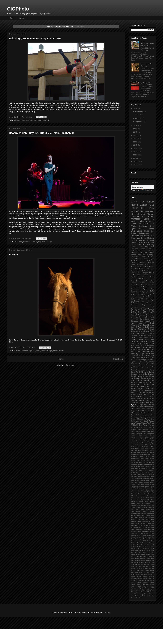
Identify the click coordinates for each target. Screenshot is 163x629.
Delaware (133, 501)
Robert (134, 233)
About (21, 18)
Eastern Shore (137, 339)
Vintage (138, 423)
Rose (152, 283)
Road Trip (137, 466)
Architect (145, 478)
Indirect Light (134, 448)
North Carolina (137, 265)
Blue (144, 311)
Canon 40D (138, 208)
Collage (151, 372)
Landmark (150, 407)
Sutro (140, 578)
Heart (152, 403)
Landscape (134, 341)
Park (148, 552)
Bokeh (133, 267)
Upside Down (144, 588)
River (132, 415)
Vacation (133, 590)
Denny (147, 439)
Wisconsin (134, 325)
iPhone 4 (142, 228)
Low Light (49, 242)
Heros (132, 523)
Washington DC (147, 285)
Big (148, 394)
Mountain (134, 364)
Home (12, 18)
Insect (147, 376)
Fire (144, 347)
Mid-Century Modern (138, 378)
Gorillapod (151, 517)
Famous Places (135, 507)
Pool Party (139, 462)
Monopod (151, 539)
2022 (135, 129)
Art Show (139, 427)
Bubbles (139, 396)
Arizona (133, 394)
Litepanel (135, 214)
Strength (46, 120)
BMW (145, 427)
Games (152, 445)
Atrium (147, 480)
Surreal (133, 578)
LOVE (135, 450)
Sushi (137, 578)
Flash (144, 269)
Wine (132, 333)
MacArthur (138, 537)
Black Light (140, 484)
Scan (132, 468)
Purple (146, 364)
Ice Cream (139, 407)
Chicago (134, 291)
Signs (152, 259)
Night (50, 351)
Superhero (151, 576)
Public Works (135, 558)
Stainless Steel (136, 309)
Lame (140, 450)
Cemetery (140, 261)
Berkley (152, 429)
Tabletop (144, 578)
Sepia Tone (143, 417)
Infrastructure (135, 527)
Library (151, 376)
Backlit (133, 261)
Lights (152, 327)
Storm (146, 366)
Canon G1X (135, 243)
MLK (152, 450)
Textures (146, 472)
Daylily (151, 321)
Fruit (146, 339)
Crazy (132, 500)
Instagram (134, 307)
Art (142, 295)
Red (152, 236)
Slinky (136, 386)
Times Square (149, 580)
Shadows (150, 269)
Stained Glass (144, 331)
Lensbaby (150, 291)
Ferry (145, 507)
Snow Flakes (140, 570)
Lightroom (133, 535)
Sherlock (146, 259)
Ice (136, 376)
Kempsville (145, 360)
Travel (152, 472)
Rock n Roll (150, 343)
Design (152, 439)
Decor (140, 347)
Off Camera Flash (146, 279)
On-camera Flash (137, 456)
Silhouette (134, 285)
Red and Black (135, 562)
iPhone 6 (144, 249)
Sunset (139, 240)
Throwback (134, 580)
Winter (151, 253)
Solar (148, 572)
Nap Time (150, 541)
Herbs (139, 521)
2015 (135, 145)
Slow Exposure (58, 351)
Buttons (152, 486)
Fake (152, 505)
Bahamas (133, 429)
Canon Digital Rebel (147, 319)
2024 (135, 126)
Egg (142, 503)
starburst (139, 598)
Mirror (133, 323)
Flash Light (146, 443)
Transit (144, 309)
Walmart (143, 592)
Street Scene (136, 273)
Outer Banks (135, 552)
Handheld (24, 351)
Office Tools (150, 454)
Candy (152, 370)
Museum (137, 541)
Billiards (141, 482)
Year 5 (146, 596)
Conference (150, 496)
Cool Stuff (146, 497)
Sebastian (145, 384)
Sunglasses (150, 470)
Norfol (146, 545)
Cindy (136, 347)
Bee (145, 394)
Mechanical (150, 362)
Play (148, 349)
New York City (148, 245)
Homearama (150, 523)
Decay (146, 295)
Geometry (143, 513)
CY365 (151, 240)
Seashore (137, 468)
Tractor (138, 584)
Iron (146, 527)
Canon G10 (149, 211)
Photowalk (147, 460)
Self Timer (134, 417)
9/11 (137, 476)
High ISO (33, 120)
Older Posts (118, 359)
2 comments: (31, 347)
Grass (139, 447)
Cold (132, 400)
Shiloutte (151, 329)
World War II (139, 596)
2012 (135, 155)
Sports (133, 419)
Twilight (151, 255)
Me (153, 537)
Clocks (145, 372)
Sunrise (133, 263)
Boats (138, 370)
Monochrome (136, 293)
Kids (152, 339)
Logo (146, 535)
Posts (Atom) (70, 365)
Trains (145, 275)
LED (132, 240)
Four (152, 509)
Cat (141, 247)
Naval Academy (142, 543)
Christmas (135, 238)
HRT (132, 251)
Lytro (132, 409)
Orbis (152, 456)
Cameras (134, 335)
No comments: (27, 117)
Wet (152, 388)
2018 (135, 135)
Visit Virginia (135, 592)
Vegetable (133, 474)
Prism (144, 556)
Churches (134, 249)
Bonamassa (145, 370)
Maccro (137, 409)
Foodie (142, 509)
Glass (143, 238)
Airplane (151, 309)
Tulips (152, 366)
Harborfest (134, 521)
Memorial (145, 301)
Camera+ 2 (135, 490)
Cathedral (133, 492)
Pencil (152, 552)
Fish (132, 509)
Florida (139, 267)
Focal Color (143, 445)
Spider (138, 289)
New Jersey (148, 293)
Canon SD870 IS (144, 313)
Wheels (133, 390)
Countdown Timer (137, 437)
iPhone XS (134, 598)
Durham (146, 441)
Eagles (138, 503)
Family (133, 358)
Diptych (146, 501)
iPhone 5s (138, 259)
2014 (135, 148)
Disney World (148, 337)
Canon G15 (25, 120)
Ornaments (143, 382)
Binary (152, 482)
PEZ (152, 275)
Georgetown (150, 513)
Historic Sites (148, 277)
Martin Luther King (147, 409)
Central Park (150, 433)
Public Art (134, 343)
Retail (152, 317)
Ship (132, 386)
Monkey (145, 539)
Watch (143, 423)
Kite (145, 407)
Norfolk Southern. (142, 547)
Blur (152, 265)
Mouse (138, 452)
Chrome (151, 398)
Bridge (142, 354)
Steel (152, 386)
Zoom (139, 368)
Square (133, 574)
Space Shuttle (145, 468)
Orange (133, 329)
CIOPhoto (18, 8)
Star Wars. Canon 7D (147, 574)
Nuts (132, 549)
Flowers (150, 214)
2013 (135, 152)
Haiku (152, 519)
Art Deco (141, 333)
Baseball (145, 429)
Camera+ (135, 216)
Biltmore (133, 431)
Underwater (134, 588)
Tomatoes (139, 582)
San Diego (146, 564)
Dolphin (133, 503)
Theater (151, 297)
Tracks (133, 584)
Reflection (137, 464)
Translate (148, 190)
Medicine (133, 452)
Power (132, 556)
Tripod (133, 245)
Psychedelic (150, 556)
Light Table (150, 533)
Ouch (152, 550)
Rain (132, 269)
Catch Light (150, 490)
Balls (139, 429)
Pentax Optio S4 (136, 460)
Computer (142, 315)
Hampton (150, 271)
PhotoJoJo (134, 554)
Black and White (142, 210)
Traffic (143, 584)
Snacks (133, 570)
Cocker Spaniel (149, 435)
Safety (132, 564)
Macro (134, 204)
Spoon (152, 468)
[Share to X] (41, 117)
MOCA (133, 537)
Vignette (133, 368)
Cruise (139, 337)
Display (152, 501)
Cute (152, 437)
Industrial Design (143, 448)
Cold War (151, 494)
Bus (149, 431)
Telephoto (143, 253)
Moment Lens (136, 380)
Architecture (136, 219)
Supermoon (135, 421)
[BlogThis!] (39, 117)
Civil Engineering (149, 492)
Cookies (139, 497)
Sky (132, 289)
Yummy (151, 425)
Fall (143, 271)
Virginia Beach (147, 221)
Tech (132, 275)
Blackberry (134, 354)
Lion (143, 450)
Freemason (134, 403)
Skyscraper (135, 331)
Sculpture (134, 305)
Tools (152, 331)
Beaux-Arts (135, 311)
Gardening (134, 513)
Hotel (140, 525)
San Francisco (149, 466)
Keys (132, 529)
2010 (135, 161)
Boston (152, 484)
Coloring (142, 496)
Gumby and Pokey (142, 519)
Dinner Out (134, 441)
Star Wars (138, 470)
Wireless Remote (142, 425)
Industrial (141, 376)
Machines (144, 341)
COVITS (133, 488)
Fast (142, 507)
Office (145, 454)
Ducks (139, 374)
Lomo (140, 362)
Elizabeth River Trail (137, 505)
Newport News (135, 454)
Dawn (152, 500)
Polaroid (133, 462)
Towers (152, 582)
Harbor (138, 349)
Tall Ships (139, 472)
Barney (13, 254)
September (139, 121)
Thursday (141, 580)
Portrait (145, 267)
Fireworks (151, 507)
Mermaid (133, 539)
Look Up (148, 450)
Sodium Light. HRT (140, 572)
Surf (142, 345)
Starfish (133, 576)
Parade (142, 458)
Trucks (145, 586)
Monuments (146, 411)
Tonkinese (134, 247)
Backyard (151, 427)
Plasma (142, 554)
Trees (152, 243)
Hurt (144, 525)
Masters (149, 537)
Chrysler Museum (146, 263)
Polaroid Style (150, 554)
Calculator (140, 488)
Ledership (151, 529)
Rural (142, 562)
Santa (152, 564)
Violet (139, 474)
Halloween (145, 287)
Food (152, 305)
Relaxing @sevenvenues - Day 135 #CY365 (35, 38)
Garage (152, 511)
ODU (141, 454)
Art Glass (146, 281)
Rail (136, 560)
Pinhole (151, 382)
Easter (147, 356)
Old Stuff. (151, 549)
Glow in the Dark (148, 358)
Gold (148, 515)
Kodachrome (138, 529)
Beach (145, 240)
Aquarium (139, 478)
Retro (149, 464)
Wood (132, 596)
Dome (141, 441)
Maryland (134, 411)
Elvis (144, 505)
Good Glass (134, 517)
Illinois (152, 525)
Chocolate (134, 435)
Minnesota (150, 378)
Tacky (149, 578)
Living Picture (141, 535)
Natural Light (149, 380)
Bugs (145, 325)
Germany (139, 515)
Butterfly (134, 313)
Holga (152, 447)
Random (144, 560)
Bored (147, 484)
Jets (153, 448)
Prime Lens (141, 303)
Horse (38, 351)
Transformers (150, 584)
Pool (152, 413)
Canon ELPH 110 (137, 356)
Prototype (145, 462)
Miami (140, 411)
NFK (146, 452)
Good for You (143, 517)
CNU (145, 396)
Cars (138, 271)
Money (139, 539)
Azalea (152, 480)
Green (151, 267)
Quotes (148, 558)
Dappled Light (145, 500)
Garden (139, 317)
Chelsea (140, 492)
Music (143, 452)
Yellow (147, 265)
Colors (139, 245)
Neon (138, 257)
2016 (135, 142)
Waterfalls (133, 594)
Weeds (147, 388)
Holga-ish (151, 374)
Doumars (134, 374)
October (138, 118)
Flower (133, 257)
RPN (152, 558)
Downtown (150, 299)
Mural (132, 541)
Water (147, 236)
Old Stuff (144, 549)
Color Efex (134, 496)
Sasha (151, 261)
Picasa (146, 413)
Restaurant (145, 243)
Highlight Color (146, 447)
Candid (142, 490)
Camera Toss (149, 488)
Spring (145, 289)
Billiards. (146, 482)
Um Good (144, 421)
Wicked (146, 594)
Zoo (138, 319)
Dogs (148, 315)
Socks (147, 570)
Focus (136, 509)
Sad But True (149, 562)
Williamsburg (149, 390)
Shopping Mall (136, 366)
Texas (138, 351)
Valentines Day (140, 590)
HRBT (148, 403)
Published (142, 558)
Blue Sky (139, 236)
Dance (137, 500)
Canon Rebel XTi (145, 231)
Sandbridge (135, 277)
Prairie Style (138, 556)
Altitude (147, 476)
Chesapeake (135, 321)
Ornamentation (135, 458)
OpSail (147, 456)
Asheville (140, 394)
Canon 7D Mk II (135, 433)
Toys (139, 275)
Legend (148, 531)
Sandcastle (142, 329)
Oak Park (137, 549)
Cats (152, 289)
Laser (152, 360)
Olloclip (143, 283)
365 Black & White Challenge (142, 225)
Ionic (149, 448)
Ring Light (141, 343)
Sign (144, 305)
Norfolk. (152, 547)
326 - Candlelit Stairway (146, 65)
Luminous (151, 535)
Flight (152, 443)
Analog (133, 427)
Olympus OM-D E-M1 (145, 323)
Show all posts (79, 26)
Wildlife (133, 425)
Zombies (151, 596)
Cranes (152, 497)
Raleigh (139, 560)
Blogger (107, 612)
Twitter (152, 586)
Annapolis (150, 351)
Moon (152, 287)
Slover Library (136, 281)
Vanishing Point (149, 590)
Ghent (151, 249)
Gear (138, 513)
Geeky (144, 374)
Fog (137, 358)
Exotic (148, 505)
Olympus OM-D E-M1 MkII (138, 550)
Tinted (132, 582)
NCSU (144, 541)
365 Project (18, 242)
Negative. (151, 452)
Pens (140, 364)
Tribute (139, 586)
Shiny (152, 384)
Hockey (144, 523)
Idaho (148, 525)
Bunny (147, 486)
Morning (134, 279)
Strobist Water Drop (145, 419)
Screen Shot (134, 566)
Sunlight (140, 388)
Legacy (144, 531)
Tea (153, 578)
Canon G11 (147, 204)
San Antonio (138, 564)
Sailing (139, 384)
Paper (144, 552)
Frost (144, 511)
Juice (152, 527)
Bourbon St (134, 486)
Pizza (152, 460)
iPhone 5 (140, 251)
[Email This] (37, 117)
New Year (140, 545)
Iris (140, 527)
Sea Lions (142, 566)
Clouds (138, 269)
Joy (149, 527)
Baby (132, 482)
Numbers (134, 382)
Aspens (143, 480)
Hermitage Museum (148, 521)
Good (152, 515)
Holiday (150, 238)
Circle (140, 435)
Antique (151, 392)
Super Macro (148, 273)
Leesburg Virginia (136, 531)
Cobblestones (143, 494)
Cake (152, 431)
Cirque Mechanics (57, 105)
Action (140, 392)
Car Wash (143, 433)
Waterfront (145, 474)
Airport (145, 392)
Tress (132, 586)
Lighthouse (135, 301)
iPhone (143, 368)
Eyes (152, 356)
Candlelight (142, 335)
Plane (152, 341)
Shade (152, 566)
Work (150, 474)
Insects (133, 255)
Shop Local (140, 568)
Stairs (132, 470)
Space (152, 572)
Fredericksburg (135, 511)
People (140, 413)
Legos (133, 362)
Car (152, 313)
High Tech (143, 405)
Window (152, 594)
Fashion (133, 443)
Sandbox (151, 415)
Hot (136, 525)
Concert (34, 242)
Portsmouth (135, 295)
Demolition (141, 439)
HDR (145, 317)
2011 (135, 158)
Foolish (148, 509)
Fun (140, 358)
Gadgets (142, 403)
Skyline (151, 417)
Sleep (146, 568)
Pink (152, 307)
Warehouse (150, 592)
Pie (139, 554)
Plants (146, 261)
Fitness (139, 443)
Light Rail (149, 247)
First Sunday (140, 400)
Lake (145, 529)
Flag (139, 327)
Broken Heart (140, 431)
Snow (133, 271)
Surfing (133, 472)
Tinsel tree (139, 114)
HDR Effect (135, 360)
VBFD (152, 588)
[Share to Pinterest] (46, 117)
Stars (144, 470)
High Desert (138, 523)
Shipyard (133, 568)
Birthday (133, 484)
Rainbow (134, 384)
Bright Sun (150, 354)
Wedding (140, 594)
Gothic (132, 519)
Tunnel (133, 319)
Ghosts (144, 515)
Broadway (141, 486)
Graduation (134, 447)
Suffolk (133, 388)
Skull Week (135, 345)
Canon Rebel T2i (137, 372)
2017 (135, 139)
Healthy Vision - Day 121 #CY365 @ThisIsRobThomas (41, 132)
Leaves (144, 307)
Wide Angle (150, 423)
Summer (144, 576)
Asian (138, 480)
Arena (150, 478)
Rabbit (132, 560)
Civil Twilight (137, 299)
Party (146, 458)
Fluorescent (134, 445)
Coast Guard (135, 494)
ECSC (152, 441)
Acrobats (17, 120)
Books (151, 311)
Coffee (133, 337)
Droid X (134, 327)
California (151, 333)
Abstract (134, 392)
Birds (139, 255)
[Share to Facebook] (44, 117)
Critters (147, 437)
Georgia (133, 515)
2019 (135, 132)
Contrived (133, 497)
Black (133, 396)
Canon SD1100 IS (142, 398)
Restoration (143, 464)
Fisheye (142, 291)
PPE (140, 552)
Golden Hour (136, 287)
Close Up (150, 335)
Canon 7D (137, 201)
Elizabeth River (149, 503)
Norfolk (39, 120)
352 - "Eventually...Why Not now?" (147, 44)
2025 (135, 108)
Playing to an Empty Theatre (146, 83)
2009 (135, 165)
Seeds (148, 566)
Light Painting (140, 533)
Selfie (152, 364)
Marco (144, 537)
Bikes (152, 394)
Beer (136, 482)
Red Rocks (150, 560)
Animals (144, 351)
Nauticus (133, 543)
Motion (144, 349)
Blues (140, 325)
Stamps (138, 574)
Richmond (150, 303)
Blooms (133, 370)
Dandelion (133, 439)
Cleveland (150, 325)
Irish (143, 527)
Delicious (140, 501)
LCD (132, 450)
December (139, 111)
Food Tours (150, 400)
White (140, 390)
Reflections (144, 233)
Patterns (151, 458)
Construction (144, 321)
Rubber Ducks (141, 415)
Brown (146, 431)
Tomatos (145, 582)
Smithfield (151, 568)
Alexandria (150, 368)
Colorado (17, 351)
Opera (148, 550)
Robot (143, 466)
